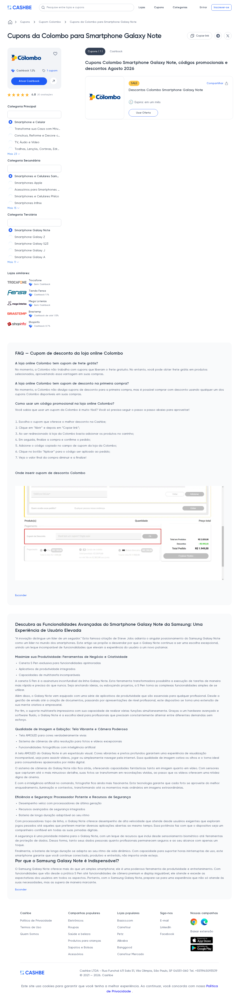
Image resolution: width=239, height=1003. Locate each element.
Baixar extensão (201, 931)
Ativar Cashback (29, 81)
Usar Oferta (143, 113)
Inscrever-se (221, 7)
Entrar (203, 7)
